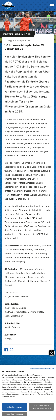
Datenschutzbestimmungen (41, 368)
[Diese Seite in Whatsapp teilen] (11, 349)
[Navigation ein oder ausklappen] (51, 6)
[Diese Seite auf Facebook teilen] (6, 349)
